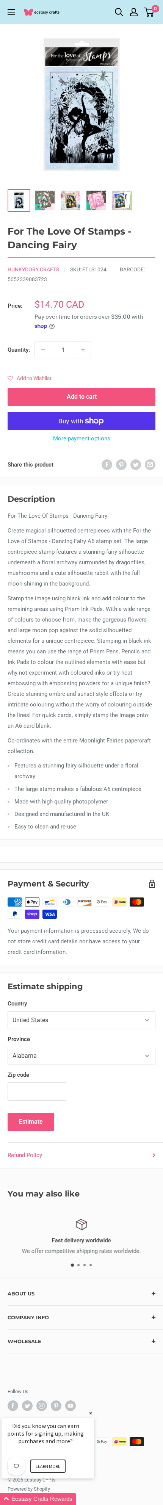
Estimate (31, 1121)
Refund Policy (25, 1155)
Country (17, 1003)
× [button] (90, 1413)
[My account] (134, 12)
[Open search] (119, 12)
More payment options (81, 438)
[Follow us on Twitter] (27, 1405)
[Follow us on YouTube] (70, 1405)
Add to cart (82, 396)
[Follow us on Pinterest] (56, 1405)
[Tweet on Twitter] (135, 464)
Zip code (18, 1074)
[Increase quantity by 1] (83, 350)
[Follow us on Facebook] (13, 1405)
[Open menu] (11, 12)
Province (19, 1039)
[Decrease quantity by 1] (43, 350)
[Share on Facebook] (107, 464)
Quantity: (19, 349)
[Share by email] (150, 464)
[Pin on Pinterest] (121, 464)
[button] (30, 378)
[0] (149, 12)
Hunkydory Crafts (33, 269)
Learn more (48, 1466)
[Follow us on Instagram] (41, 1405)
